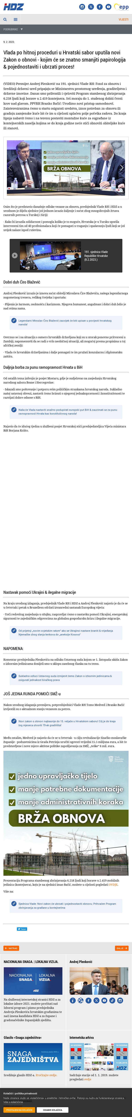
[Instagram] (82, 7)
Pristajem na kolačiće (19, 1110)
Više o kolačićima (13, 1102)
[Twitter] (96, 1000)
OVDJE (113, 884)
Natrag (13, 948)
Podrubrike (10, 29)
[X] (91, 7)
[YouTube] (108, 7)
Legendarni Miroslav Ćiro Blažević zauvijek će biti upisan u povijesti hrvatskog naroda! (65, 322)
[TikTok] (112, 1000)
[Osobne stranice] (81, 1000)
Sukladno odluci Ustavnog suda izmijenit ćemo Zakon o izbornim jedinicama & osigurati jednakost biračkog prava (65, 678)
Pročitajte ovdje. (46, 1075)
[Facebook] (100, 7)
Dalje (120, 948)
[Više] (73, 1000)
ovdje (87, 1079)
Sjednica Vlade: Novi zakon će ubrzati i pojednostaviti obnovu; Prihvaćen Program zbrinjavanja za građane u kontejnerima (67, 905)
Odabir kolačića (52, 1110)
